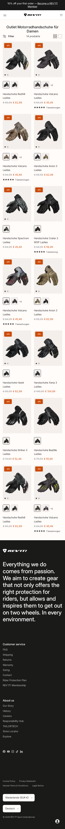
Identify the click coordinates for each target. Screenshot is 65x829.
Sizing (6, 669)
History (7, 710)
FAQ (5, 649)
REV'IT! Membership (14, 685)
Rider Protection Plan (15, 680)
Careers (7, 715)
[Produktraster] (55, 36)
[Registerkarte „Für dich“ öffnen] (57, 821)
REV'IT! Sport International (22, 817)
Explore (7, 736)
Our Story (8, 705)
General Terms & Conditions (15, 785)
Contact (7, 675)
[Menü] (5, 15)
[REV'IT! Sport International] (32, 14)
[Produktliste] (60, 36)
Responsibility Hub (13, 720)
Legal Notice (38, 785)
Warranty (8, 664)
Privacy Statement (27, 781)
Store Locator (10, 731)
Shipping (8, 654)
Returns (7, 659)
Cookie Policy (9, 781)
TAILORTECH (10, 726)
